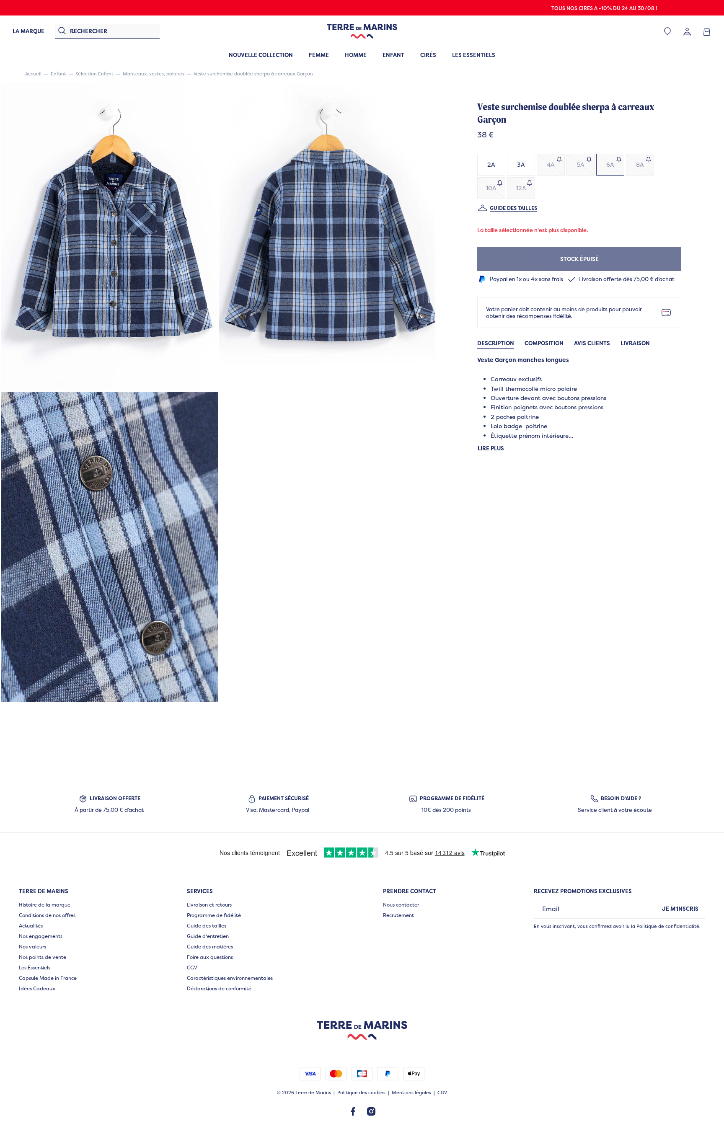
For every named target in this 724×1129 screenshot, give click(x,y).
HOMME (356, 55)
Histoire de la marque (44, 904)
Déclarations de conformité (219, 988)
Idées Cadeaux (37, 988)
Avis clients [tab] (592, 343)
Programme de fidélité (214, 915)
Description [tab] (495, 343)
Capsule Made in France (48, 978)
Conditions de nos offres (47, 915)
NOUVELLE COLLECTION (261, 55)
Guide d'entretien (208, 936)
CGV (192, 967)
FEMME (319, 55)
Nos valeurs (32, 946)
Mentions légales (411, 1093)
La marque (28, 31)
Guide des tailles (513, 208)
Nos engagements (40, 936)
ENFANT (393, 55)
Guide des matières (210, 946)
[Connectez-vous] (687, 31)
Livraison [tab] (635, 343)
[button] (109, 236)
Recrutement (398, 915)
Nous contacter (401, 904)
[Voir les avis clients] (618, 135)
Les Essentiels (34, 967)
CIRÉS (428, 55)
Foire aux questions (210, 957)
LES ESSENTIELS (473, 55)
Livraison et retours (209, 904)
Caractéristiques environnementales (230, 978)
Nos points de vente (42, 957)
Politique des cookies (361, 1093)
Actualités (31, 925)
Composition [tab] (544, 343)
